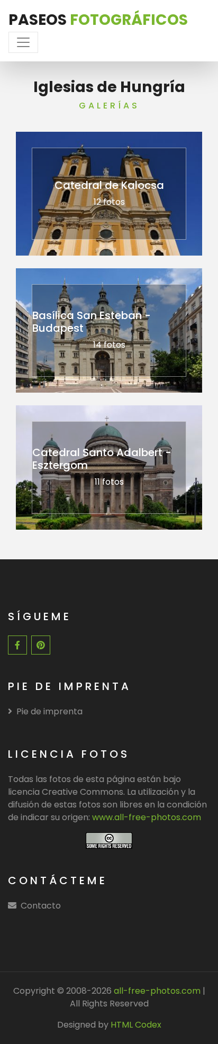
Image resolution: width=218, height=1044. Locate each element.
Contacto (41, 906)
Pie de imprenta (49, 711)
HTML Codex (136, 1025)
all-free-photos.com (156, 991)
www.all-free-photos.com (146, 817)
